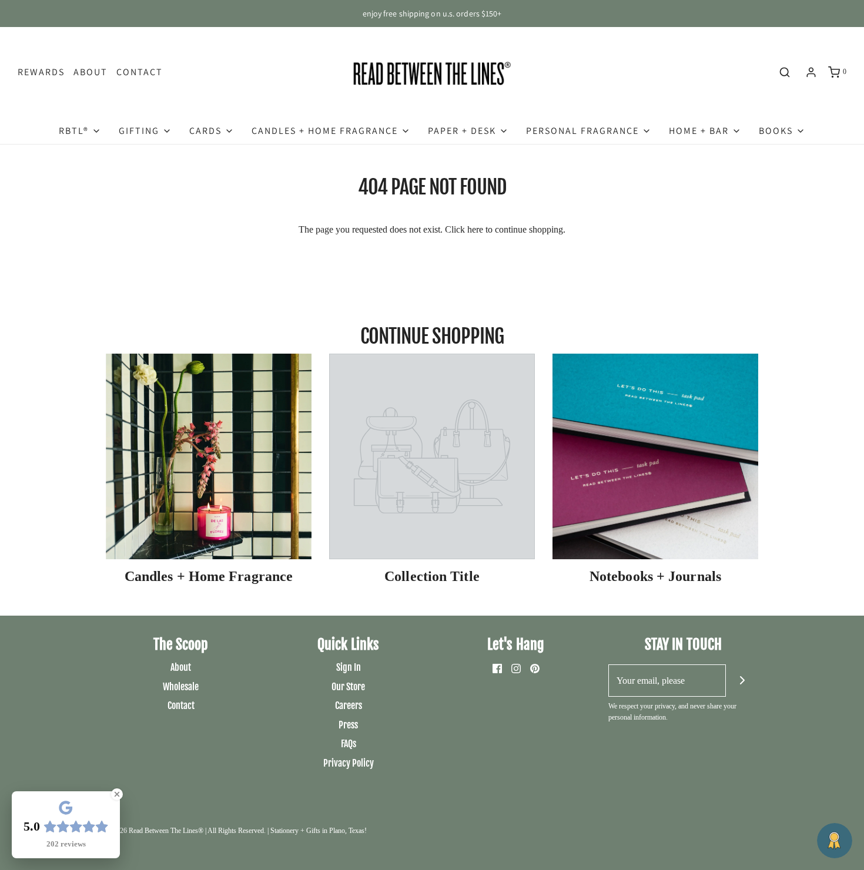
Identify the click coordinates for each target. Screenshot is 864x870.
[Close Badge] (117, 794)
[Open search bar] (784, 72)
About (90, 72)
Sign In (348, 667)
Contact (139, 72)
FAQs (348, 744)
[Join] (742, 680)
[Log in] (811, 72)
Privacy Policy (348, 763)
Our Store (348, 687)
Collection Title (432, 576)
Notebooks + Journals (655, 576)
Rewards (41, 72)
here (475, 229)
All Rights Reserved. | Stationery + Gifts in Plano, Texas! (287, 831)
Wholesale (181, 687)
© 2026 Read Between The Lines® (154, 831)
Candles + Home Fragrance (209, 576)
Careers (348, 705)
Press (348, 725)
